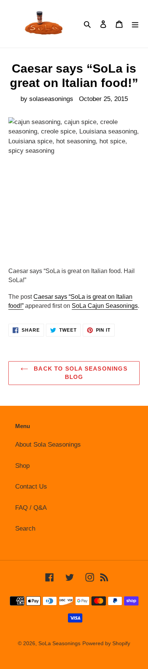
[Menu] (135, 24)
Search (25, 528)
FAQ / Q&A (31, 507)
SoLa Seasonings (59, 643)
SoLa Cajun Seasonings (105, 306)
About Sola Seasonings (48, 444)
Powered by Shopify (106, 643)
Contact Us (31, 486)
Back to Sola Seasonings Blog (80, 372)
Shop (22, 465)
